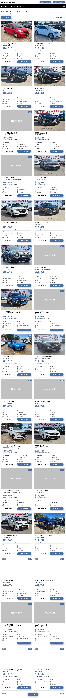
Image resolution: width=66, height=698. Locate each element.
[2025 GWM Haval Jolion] (16, 568)
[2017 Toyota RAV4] (16, 389)
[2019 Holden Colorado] (16, 433)
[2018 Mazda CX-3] (49, 210)
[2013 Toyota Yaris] (16, 31)
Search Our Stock (45, 2)
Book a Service (58, 2)
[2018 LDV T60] (49, 255)
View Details (9, 61)
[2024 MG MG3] (16, 344)
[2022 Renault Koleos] (49, 523)
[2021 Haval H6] (49, 612)
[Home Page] (8, 2)
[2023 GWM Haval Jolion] (49, 299)
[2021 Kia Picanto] (16, 523)
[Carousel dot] (14, 39)
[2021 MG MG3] (16, 76)
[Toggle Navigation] (64, 6)
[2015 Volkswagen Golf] (49, 31)
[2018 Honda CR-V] (16, 165)
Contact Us (24, 61)
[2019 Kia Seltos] (49, 478)
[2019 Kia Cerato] (49, 433)
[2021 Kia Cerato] (49, 165)
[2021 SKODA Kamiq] (16, 478)
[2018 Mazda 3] (49, 120)
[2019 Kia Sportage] (49, 389)
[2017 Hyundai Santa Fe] (49, 344)
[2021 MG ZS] (49, 76)
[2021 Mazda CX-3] (16, 120)
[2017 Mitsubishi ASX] (16, 299)
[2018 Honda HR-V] (16, 210)
